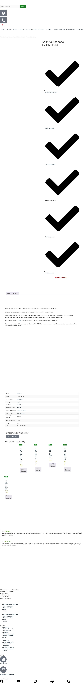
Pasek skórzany (21, 410)
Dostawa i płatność (8, 629)
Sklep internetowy (8, 607)
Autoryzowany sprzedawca (10, 604)
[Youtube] (18, 681)
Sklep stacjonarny (8, 606)
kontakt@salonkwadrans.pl (7, 674)
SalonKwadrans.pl (4, 37)
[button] (12, 436)
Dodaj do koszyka (23, 470)
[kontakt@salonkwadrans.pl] (3, 669)
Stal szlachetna (21, 413)
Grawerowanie (7, 630)
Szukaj (23, 6)
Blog (4, 609)
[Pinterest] (52, 681)
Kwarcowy (20, 399)
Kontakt (5, 611)
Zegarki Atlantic (17, 37)
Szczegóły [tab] (15, 293)
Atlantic (19, 393)
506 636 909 (3, 664)
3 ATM (19, 407)
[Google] (68, 681)
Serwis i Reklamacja (8, 635)
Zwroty (5, 637)
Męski (18, 402)
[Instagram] (35, 681)
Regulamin (6, 632)
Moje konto (6, 627)
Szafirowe (19, 404)
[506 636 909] (3, 659)
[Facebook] (1, 681)
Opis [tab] (8, 293)
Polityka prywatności (8, 634)
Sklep (11, 37)
